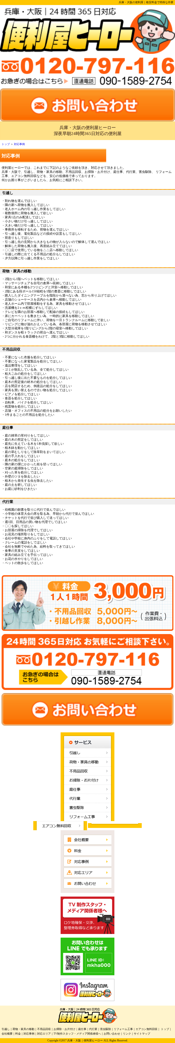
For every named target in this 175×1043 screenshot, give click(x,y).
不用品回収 (44, 1029)
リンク (127, 1033)
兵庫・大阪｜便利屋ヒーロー (85, 1040)
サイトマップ (142, 1033)
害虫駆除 (105, 1029)
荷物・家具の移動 (23, 1029)
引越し (6, 1029)
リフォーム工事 (123, 1029)
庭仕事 (82, 1029)
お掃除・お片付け (64, 1029)
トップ (6, 144)
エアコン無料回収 (146, 1029)
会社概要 (7, 1033)
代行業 (93, 1029)
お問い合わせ (112, 1033)
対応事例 (19, 144)
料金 (18, 1033)
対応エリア (44, 1033)
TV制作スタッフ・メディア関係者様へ (77, 1033)
